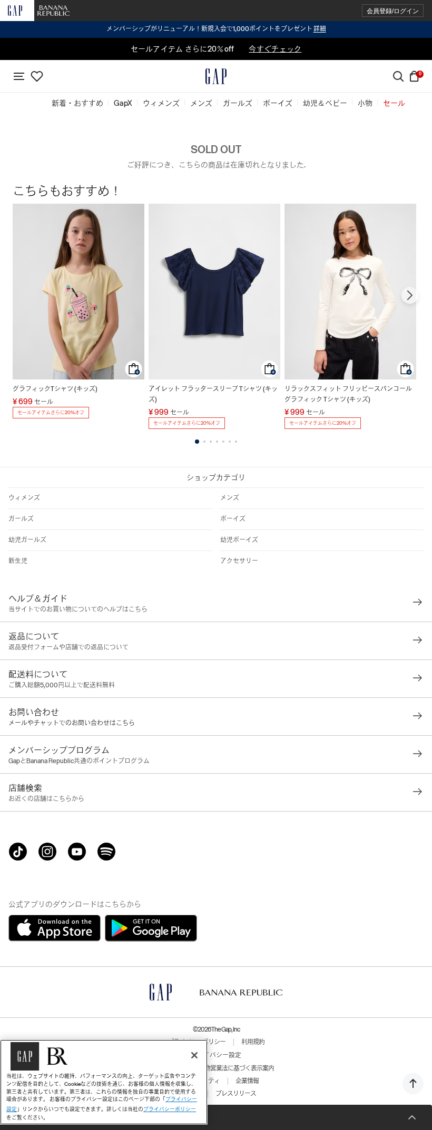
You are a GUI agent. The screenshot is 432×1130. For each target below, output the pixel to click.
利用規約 (252, 1042)
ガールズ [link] (237, 103)
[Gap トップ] (216, 76)
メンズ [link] (201, 103)
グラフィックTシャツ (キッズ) (55, 389)
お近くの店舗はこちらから (46, 799)
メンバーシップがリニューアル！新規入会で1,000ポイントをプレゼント (216, 29)
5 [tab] (223, 442)
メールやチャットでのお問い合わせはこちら (71, 723)
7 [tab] (236, 442)
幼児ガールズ (27, 540)
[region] (104, 1082)
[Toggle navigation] (19, 76)
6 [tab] (230, 442)
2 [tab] (204, 442)
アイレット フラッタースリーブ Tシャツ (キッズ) (213, 394)
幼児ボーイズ (239, 540)
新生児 (17, 561)
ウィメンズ (24, 498)
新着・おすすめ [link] (77, 103)
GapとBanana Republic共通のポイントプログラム (79, 761)
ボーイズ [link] (277, 103)
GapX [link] (123, 103)
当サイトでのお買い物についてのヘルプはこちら (78, 609)
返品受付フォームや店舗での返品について (68, 647)
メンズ (229, 498)
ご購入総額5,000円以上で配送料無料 (61, 685)
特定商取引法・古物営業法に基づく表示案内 (216, 1068)
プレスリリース (235, 1093)
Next (409, 295)
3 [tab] (211, 442)
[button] (392, 11)
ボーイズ (233, 519)
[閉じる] (194, 1055)
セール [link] (394, 103)
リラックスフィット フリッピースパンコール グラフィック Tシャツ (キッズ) (348, 394)
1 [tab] (197, 441)
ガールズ (21, 519)
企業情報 (247, 1081)
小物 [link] (365, 103)
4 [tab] (217, 442)
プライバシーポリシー (169, 1109)
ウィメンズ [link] (161, 103)
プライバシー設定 (216, 1055)
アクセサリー (239, 561)
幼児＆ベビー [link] (325, 103)
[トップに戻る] (413, 1083)
